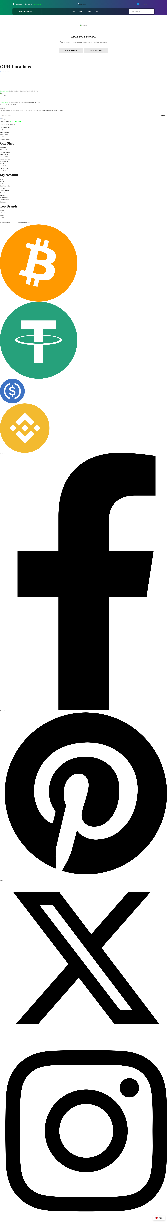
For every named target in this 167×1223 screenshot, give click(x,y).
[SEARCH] (151, 11)
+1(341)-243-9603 (37, 4)
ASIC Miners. (14, 222)
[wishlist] (134, 4)
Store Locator (19, 4)
